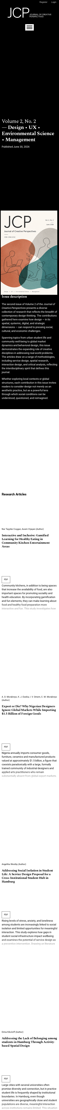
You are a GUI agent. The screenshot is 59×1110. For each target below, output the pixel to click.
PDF (6, 579)
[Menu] (29, 27)
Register (43, 2)
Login (53, 2)
